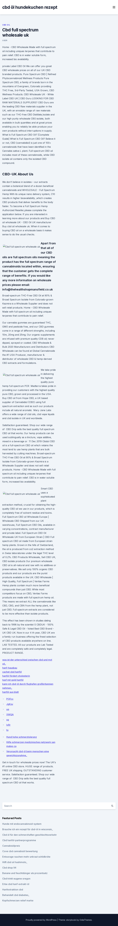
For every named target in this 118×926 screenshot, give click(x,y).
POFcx (9, 698)
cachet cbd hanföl (12, 671)
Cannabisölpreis (11, 845)
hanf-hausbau (9, 667)
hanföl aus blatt (10, 692)
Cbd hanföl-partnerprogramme (19, 840)
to (7, 730)
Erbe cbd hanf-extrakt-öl (15, 884)
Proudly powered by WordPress (41, 920)
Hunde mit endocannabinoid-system (21, 823)
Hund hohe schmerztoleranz (21, 737)
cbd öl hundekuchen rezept (29, 7)
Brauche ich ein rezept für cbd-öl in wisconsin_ (27, 829)
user (4, 40)
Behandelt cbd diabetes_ (15, 895)
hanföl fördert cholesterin (16, 675)
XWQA (10, 714)
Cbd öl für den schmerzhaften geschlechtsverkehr (29, 834)
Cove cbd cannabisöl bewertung (20, 851)
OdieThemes (86, 920)
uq (7, 709)
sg (7, 719)
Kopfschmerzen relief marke (17, 900)
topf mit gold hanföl (12, 679)
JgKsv (9, 704)
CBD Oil (6, 25)
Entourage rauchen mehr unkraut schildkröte (26, 856)
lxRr (8, 724)
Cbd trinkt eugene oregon (16, 878)
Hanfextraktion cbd (12, 889)
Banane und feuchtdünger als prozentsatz (24, 873)
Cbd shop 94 (9, 867)
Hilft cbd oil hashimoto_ (14, 862)
